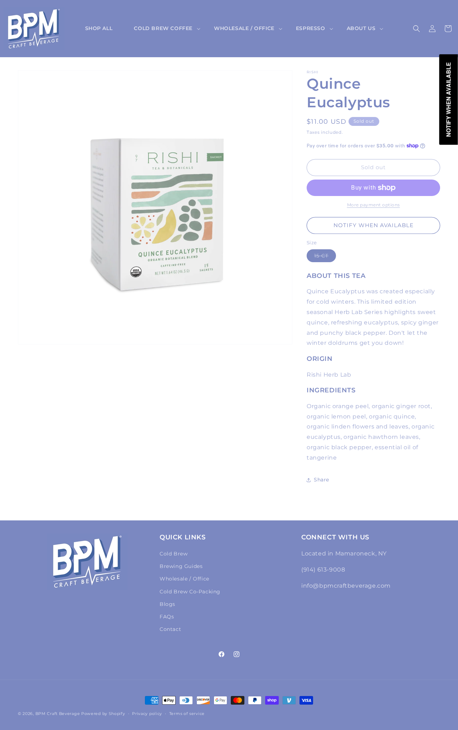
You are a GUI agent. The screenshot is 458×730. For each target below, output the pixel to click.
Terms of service (187, 713)
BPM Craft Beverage (57, 713)
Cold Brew (173, 553)
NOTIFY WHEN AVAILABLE (373, 225)
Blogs (167, 604)
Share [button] (321, 479)
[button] (163, 28)
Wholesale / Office (184, 579)
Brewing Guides (181, 566)
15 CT (325, 257)
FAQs (167, 616)
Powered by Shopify (103, 713)
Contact (170, 629)
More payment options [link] (373, 204)
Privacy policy (147, 713)
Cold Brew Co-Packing (190, 591)
